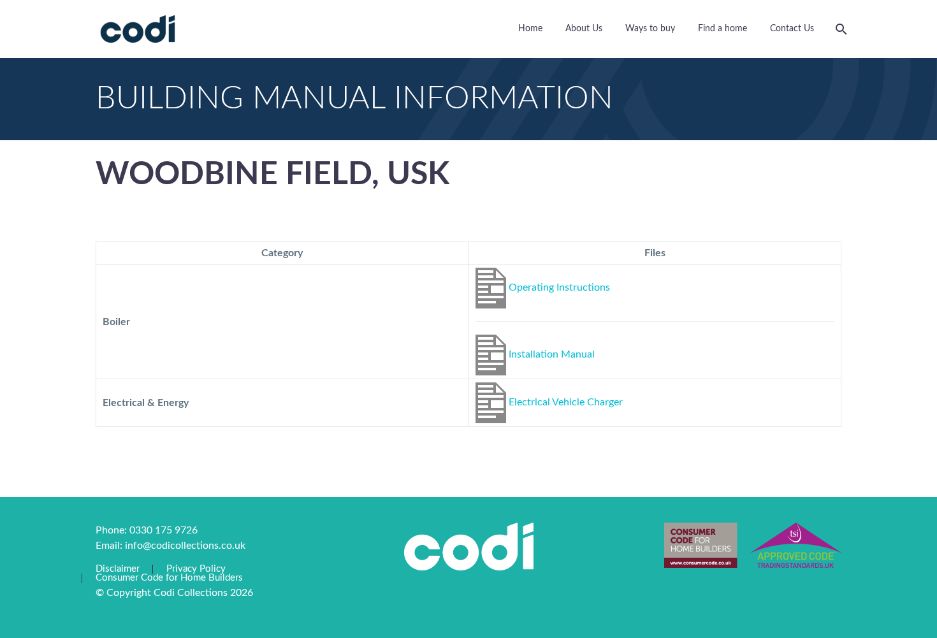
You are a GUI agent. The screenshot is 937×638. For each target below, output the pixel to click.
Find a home (722, 28)
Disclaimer (118, 569)
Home (530, 28)
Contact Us (792, 28)
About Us (583, 28)
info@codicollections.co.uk (185, 545)
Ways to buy (650, 28)
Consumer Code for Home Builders (169, 578)
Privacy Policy (196, 569)
